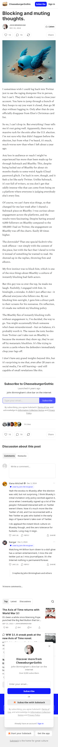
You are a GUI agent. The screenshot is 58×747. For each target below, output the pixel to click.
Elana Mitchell (16, 483)
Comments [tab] (9, 456)
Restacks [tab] (22, 456)
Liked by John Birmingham (22, 487)
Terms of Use (43, 407)
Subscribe (41, 4)
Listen (51, 26)
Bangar (12, 542)
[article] (29, 618)
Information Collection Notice (31, 410)
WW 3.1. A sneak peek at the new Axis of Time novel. (21, 636)
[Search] (53, 601)
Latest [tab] (14, 601)
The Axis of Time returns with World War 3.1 (20, 611)
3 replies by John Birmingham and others (32, 573)
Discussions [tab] (25, 601)
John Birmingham (18, 25)
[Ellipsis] (54, 483)
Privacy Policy (34, 715)
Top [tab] (6, 601)
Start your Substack (21, 733)
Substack (14, 740)
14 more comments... (12, 586)
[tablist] (15, 456)
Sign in (51, 4)
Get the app (44, 733)
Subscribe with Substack (31, 702)
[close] (49, 646)
